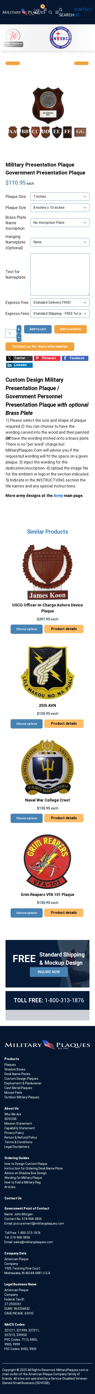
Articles (9, 1187)
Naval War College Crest (47, 800)
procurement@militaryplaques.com (38, 1223)
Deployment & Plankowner (23, 1083)
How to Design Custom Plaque (25, 1164)
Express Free (17, 302)
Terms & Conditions (18, 1142)
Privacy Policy (14, 1133)
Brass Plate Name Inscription (16, 223)
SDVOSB (10, 1119)
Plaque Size (16, 196)
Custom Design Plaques (21, 1078)
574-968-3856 (32, 1219)
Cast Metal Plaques (18, 1088)
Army (58, 495)
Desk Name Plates (17, 1074)
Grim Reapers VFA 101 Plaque (47, 894)
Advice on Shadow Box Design (25, 1173)
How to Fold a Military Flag (22, 1182)
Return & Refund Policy (20, 1137)
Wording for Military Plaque (23, 1177)
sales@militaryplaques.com (33, 1242)
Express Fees (17, 313)
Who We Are (12, 1114)
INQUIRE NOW (49, 972)
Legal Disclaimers (16, 1147)
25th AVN (47, 705)
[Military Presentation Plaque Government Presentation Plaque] (47, 112)
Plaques (10, 1064)
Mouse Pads (13, 1092)
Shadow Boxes (14, 1069)
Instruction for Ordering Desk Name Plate (33, 1168)
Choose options (26, 629)
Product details (64, 629)
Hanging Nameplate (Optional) (15, 242)
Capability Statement (19, 1128)
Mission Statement (18, 1123)
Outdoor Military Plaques (21, 1097)
